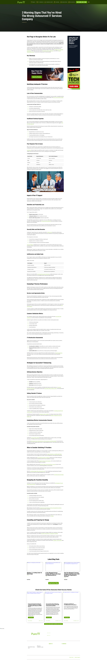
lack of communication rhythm (58, 97)
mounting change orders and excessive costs (37, 471)
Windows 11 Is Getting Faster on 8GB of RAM (34, 573)
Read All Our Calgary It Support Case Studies (53, 623)
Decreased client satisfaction (46, 221)
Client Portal (71, 657)
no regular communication (57, 540)
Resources (72, 2)
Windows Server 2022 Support (75, 651)
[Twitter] (34, 638)
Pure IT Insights (51, 648)
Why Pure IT (50, 646)
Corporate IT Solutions (65, 647)
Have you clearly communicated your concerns (48, 464)
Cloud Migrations (73, 647)
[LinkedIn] (37, 638)
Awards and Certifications (52, 647)
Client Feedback (51, 651)
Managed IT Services (74, 646)
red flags (52, 515)
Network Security (64, 652)
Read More (28, 579)
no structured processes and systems (43, 274)
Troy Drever (30, 620)
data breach (46, 239)
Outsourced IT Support (65, 646)
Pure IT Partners (51, 650)
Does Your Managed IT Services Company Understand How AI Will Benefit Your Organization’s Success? (71, 574)
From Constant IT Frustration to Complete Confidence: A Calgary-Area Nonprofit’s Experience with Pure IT (35, 605)
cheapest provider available (44, 414)
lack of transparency (59, 352)
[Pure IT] (21, 2)
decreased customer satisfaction (47, 50)
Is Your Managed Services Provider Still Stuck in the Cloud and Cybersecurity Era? (53, 574)
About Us (50, 643)
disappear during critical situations (45, 460)
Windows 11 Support (74, 650)
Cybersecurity (49, 2)
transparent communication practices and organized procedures (50, 507)
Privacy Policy (72, 661)
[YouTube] (39, 638)
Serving (57, 2)
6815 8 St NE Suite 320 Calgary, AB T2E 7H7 (51, 637)
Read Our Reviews (37, 77)
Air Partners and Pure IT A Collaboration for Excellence (70, 604)
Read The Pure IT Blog (53, 583)
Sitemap (69, 661)
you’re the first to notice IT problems (43, 457)
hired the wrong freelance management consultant (49, 533)
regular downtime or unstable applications (54, 454)
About (33, 2)
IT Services (41, 2)
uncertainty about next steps (58, 474)
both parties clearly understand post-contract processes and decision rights (43, 441)
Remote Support (77, 657)
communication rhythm (35, 437)
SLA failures (29, 150)
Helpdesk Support (64, 650)
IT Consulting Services (65, 648)
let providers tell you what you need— (50, 388)
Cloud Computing (73, 648)
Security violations (30, 244)
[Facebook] (31, 638)
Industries (64, 2)
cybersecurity (49, 232)
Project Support (64, 651)
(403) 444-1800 (82, 2)
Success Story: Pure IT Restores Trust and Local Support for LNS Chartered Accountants (52, 604)
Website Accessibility (77, 661)
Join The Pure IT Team (52, 652)
